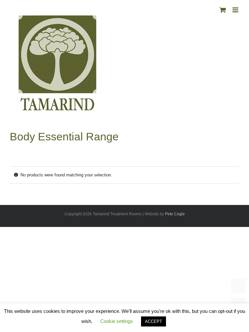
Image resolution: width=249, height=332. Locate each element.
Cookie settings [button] (116, 321)
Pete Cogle (175, 214)
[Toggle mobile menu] (235, 9)
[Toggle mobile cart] (222, 9)
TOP (238, 286)
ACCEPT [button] (153, 321)
